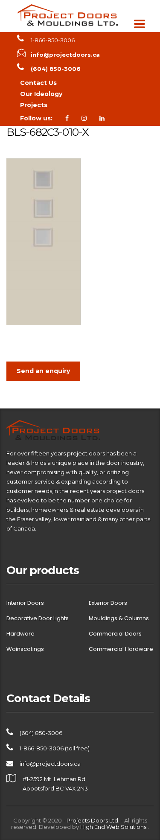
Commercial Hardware (121, 649)
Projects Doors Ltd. (93, 820)
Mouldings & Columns (119, 618)
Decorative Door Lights (37, 618)
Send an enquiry (43, 371)
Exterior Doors (108, 603)
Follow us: (36, 118)
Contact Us (38, 83)
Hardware (20, 633)
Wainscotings (25, 649)
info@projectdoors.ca (50, 763)
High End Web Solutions (114, 826)
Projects (33, 105)
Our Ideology (41, 94)
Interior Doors (25, 603)
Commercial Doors (115, 633)
